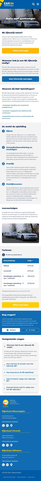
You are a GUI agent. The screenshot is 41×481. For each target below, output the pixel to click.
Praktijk (10, 164)
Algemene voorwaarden (9, 477)
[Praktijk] (3, 163)
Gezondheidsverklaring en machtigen (19, 148)
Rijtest (9, 131)
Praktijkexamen (14, 184)
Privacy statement (21, 477)
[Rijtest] (3, 131)
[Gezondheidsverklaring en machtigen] (3, 147)
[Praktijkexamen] (3, 184)
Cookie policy (31, 477)
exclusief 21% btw (24, 291)
